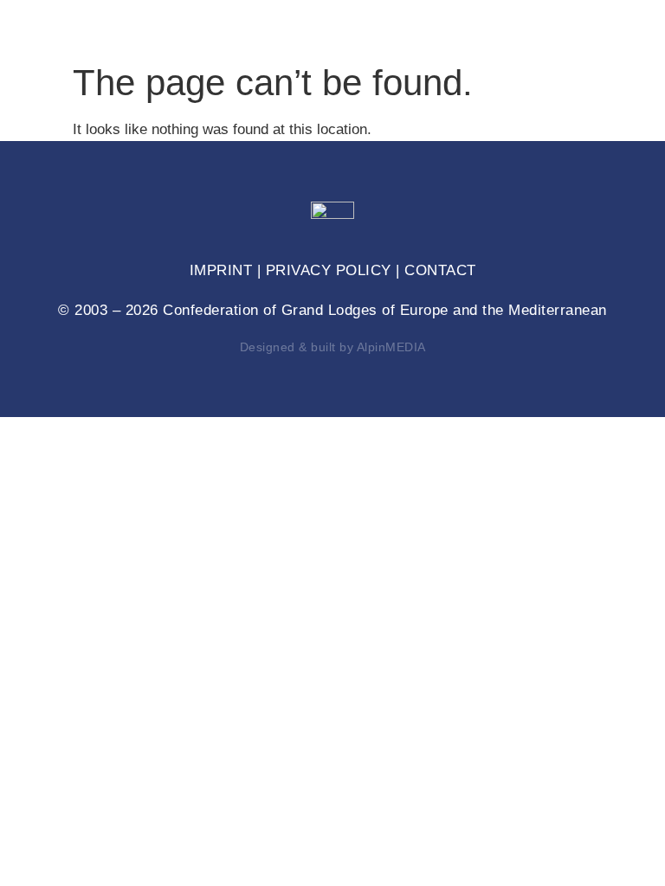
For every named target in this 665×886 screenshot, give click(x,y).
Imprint (221, 270)
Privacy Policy (328, 270)
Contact (440, 270)
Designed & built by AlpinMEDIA (333, 347)
